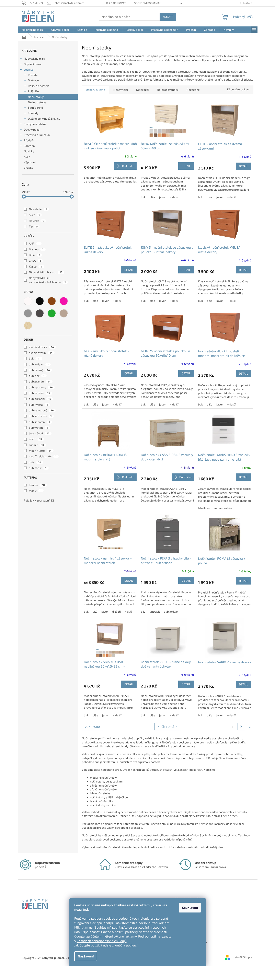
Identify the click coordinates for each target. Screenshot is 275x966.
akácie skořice (41, 347)
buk (34, 358)
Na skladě (38, 209)
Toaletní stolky (37, 102)
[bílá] (28, 301)
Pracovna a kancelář (37, 135)
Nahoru (94, 726)
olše (35, 462)
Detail (186, 166)
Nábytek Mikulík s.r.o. (45, 272)
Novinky (29, 151)
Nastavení (86, 956)
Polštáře (33, 91)
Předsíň (29, 140)
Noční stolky (36, 96)
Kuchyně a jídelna (35, 124)
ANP (34, 243)
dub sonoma (39, 422)
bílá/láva (204, 508)
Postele (33, 75)
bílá (95, 611)
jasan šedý (39, 433)
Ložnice (29, 69)
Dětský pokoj (32, 129)
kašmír (36, 445)
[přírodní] (28, 325)
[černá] (40, 301)
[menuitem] (32, 29)
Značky (28, 167)
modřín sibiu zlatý (43, 456)
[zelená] (52, 313)
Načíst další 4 (168, 726)
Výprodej (30, 162)
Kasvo (35, 266)
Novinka (36, 220)
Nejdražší (142, 89)
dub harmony (41, 387)
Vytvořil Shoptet (243, 957)
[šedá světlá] (28, 313)
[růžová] (64, 301)
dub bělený (39, 370)
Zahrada (29, 146)
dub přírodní (40, 398)
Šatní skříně (35, 107)
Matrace (33, 80)
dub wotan (38, 427)
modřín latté (40, 450)
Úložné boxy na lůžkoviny (44, 118)
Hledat (168, 16)
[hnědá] (52, 301)
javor (35, 439)
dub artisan (39, 364)
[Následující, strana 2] (241, 726)
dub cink (37, 375)
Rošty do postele (38, 85)
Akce (27, 156)
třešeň (116, 611)
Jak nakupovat (116, 3)
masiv (35, 490)
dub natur (38, 468)
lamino (37, 485)
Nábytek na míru (34, 58)
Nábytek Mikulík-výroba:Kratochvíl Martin (47, 280)
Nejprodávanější (167, 89)
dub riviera (38, 404)
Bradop (36, 249)
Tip (33, 226)
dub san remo (40, 416)
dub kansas (39, 393)
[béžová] (64, 313)
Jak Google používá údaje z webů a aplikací (105, 945)
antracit (155, 611)
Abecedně (193, 89)
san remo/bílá (223, 508)
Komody (33, 113)
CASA (35, 260)
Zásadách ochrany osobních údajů (102, 941)
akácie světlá (41, 352)
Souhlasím (190, 907)
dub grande (39, 381)
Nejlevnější (120, 89)
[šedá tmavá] (40, 313)
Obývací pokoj (33, 64)
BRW (34, 255)
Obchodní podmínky (147, 3)
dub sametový (41, 410)
